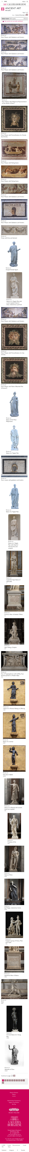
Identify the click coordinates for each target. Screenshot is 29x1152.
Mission (14, 1094)
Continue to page (5, 1076)
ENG (5, 1)
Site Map (14, 1104)
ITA (2, 1)
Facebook (4, 1150)
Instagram (11, 1150)
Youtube (23, 1150)
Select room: (5, 18)
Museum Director (14, 1092)
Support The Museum (14, 1102)
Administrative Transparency (14, 1100)
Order (13, 15)
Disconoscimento (16, 1145)
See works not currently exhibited (14, 21)
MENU (24, 1)
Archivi (14, 1096)
